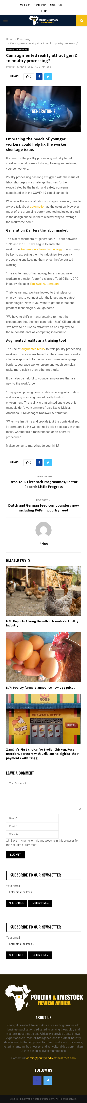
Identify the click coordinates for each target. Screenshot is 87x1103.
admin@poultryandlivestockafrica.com (51, 1058)
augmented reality (33, 349)
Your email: (13, 885)
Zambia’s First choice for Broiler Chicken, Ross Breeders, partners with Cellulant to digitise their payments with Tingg (42, 754)
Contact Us (40, 5)
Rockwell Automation (44, 284)
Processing (22, 50)
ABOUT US (56, 5)
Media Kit (25, 5)
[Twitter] (48, 1080)
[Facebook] (37, 1080)
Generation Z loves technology (41, 249)
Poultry (10, 50)
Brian (12, 66)
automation (37, 206)
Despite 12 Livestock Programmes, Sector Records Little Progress (43, 484)
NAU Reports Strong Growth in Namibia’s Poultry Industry (42, 623)
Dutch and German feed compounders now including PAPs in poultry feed (43, 508)
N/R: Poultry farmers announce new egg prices (40, 687)
